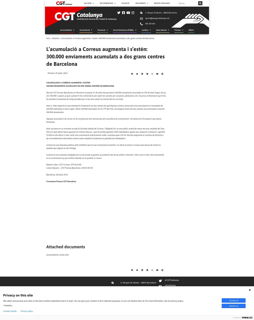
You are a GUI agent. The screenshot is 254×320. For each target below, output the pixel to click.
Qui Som (87, 3)
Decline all (233, 306)
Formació (101, 30)
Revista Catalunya (162, 3)
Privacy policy (27, 311)
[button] (132, 74)
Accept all (233, 300)
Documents (140, 3)
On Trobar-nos (106, 3)
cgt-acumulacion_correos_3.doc (57, 255)
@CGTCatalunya (172, 280)
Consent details (10, 311)
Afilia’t (191, 30)
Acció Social (85, 30)
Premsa (177, 30)
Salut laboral (161, 30)
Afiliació (125, 3)
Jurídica (145, 30)
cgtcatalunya (170, 285)
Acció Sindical (66, 30)
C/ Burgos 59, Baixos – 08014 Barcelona (161, 13)
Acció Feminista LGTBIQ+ (123, 30)
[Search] (200, 3)
